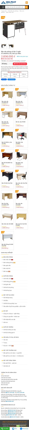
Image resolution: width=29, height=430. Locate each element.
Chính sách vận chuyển (6, 377)
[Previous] (3, 29)
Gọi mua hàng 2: (8, 412)
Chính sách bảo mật (5, 383)
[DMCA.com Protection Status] (21, 426)
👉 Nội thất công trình (9, 360)
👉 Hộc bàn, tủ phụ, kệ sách (10, 337)
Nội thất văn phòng (13, 11)
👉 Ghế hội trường (7, 327)
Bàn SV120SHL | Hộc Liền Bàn (7, 143)
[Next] (25, 29)
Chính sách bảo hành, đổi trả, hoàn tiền (9, 379)
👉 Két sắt (5, 311)
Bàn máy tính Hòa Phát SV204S (21, 224)
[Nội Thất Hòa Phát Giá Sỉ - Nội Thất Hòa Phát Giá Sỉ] (8, 3)
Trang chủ (3, 11)
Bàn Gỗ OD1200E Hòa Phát (7, 163)
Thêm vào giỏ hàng (20, 64)
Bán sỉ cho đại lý (4, 384)
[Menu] (3, 7)
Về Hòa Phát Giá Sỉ (5, 376)
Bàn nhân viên (10, 12)
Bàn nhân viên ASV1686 (7, 224)
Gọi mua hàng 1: (8, 410)
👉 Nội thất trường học (9, 350)
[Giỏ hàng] (26, 2)
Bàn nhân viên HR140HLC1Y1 (19, 102)
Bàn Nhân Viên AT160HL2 (19, 163)
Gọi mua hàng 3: (8, 413)
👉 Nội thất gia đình (8, 295)
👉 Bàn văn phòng (7, 257)
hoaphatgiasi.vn (12, 426)
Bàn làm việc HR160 (20, 122)
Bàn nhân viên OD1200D (19, 204)
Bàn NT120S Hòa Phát (7, 183)
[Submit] (26, 7)
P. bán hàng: (8, 415)
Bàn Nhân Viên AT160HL (19, 143)
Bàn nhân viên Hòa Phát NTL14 (21, 184)
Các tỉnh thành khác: (9, 417)
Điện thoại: (7, 401)
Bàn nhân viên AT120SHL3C (5, 102)
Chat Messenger (11, 79)
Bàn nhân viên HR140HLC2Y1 (5, 122)
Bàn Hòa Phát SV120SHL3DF (5, 204)
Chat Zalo (4, 79)
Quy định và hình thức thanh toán (8, 381)
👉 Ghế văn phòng (7, 276)
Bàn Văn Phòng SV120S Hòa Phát (7, 245)
